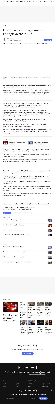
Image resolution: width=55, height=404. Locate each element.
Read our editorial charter (37, 374)
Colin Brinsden (10, 38)
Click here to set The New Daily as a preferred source (20, 207)
